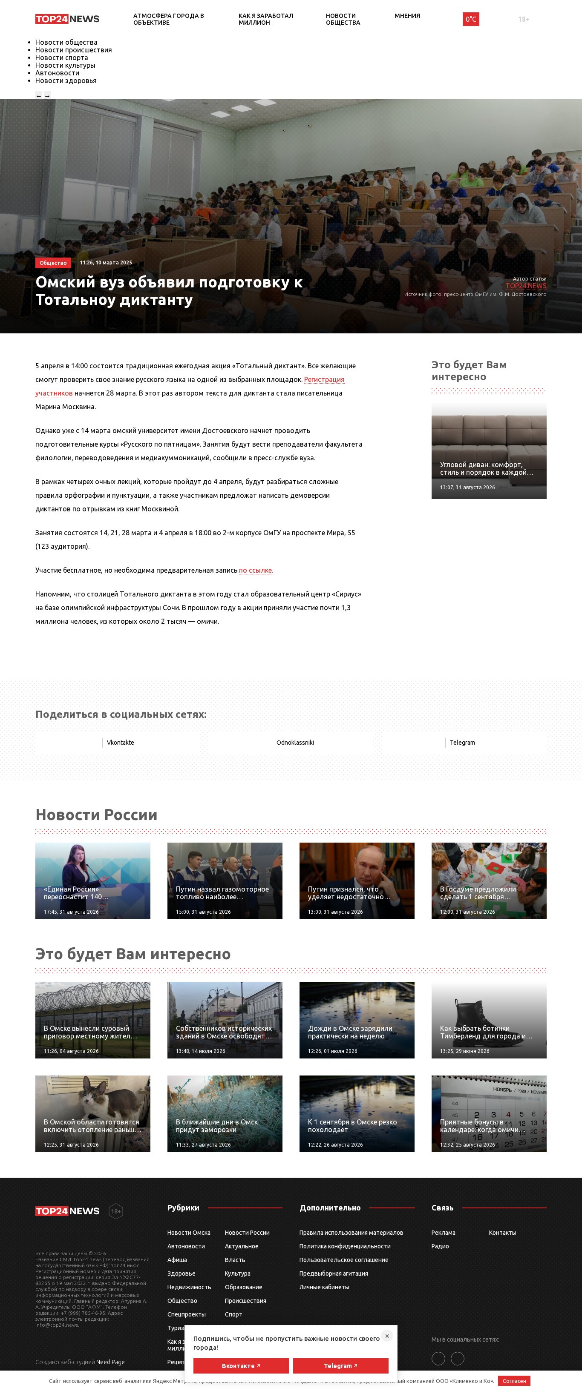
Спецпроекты (186, 1314)
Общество (182, 1300)
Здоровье (181, 1273)
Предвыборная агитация (334, 1273)
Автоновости (57, 73)
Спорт (233, 1314)
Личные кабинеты (324, 1287)
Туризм (177, 1328)
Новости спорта (61, 57)
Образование (243, 1287)
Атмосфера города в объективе (168, 19)
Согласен (514, 1381)
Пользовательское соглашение (344, 1259)
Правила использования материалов (351, 1232)
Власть (235, 1259)
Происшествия (245, 1300)
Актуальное (242, 1246)
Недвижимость (189, 1287)
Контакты (502, 1232)
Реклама (443, 1232)
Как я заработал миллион (266, 19)
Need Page (110, 1362)
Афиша (177, 1259)
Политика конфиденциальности (345, 1246)
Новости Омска (188, 1232)
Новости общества (343, 19)
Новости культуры (65, 65)
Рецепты (179, 1362)
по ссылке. (256, 570)
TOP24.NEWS (526, 286)
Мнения (407, 15)
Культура (238, 1273)
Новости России (247, 1232)
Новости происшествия (73, 50)
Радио (440, 1246)
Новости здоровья (66, 80)
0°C (471, 19)
